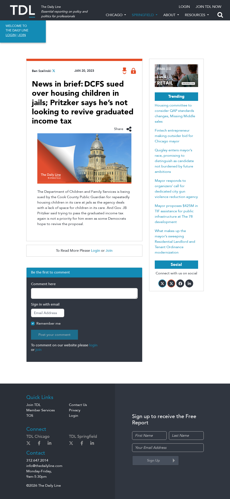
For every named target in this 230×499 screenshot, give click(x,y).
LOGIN (184, 6)
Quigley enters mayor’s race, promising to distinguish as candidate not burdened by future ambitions (174, 161)
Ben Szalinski (41, 71)
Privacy (74, 410)
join (38, 349)
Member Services (40, 410)
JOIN (22, 35)
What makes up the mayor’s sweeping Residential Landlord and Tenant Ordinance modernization (175, 241)
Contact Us (78, 404)
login (93, 345)
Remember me (48, 323)
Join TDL (33, 404)
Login (95, 250)
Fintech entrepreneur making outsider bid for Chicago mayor (174, 136)
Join (109, 250)
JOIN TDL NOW (208, 6)
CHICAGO (114, 15)
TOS (29, 415)
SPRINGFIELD (143, 15)
